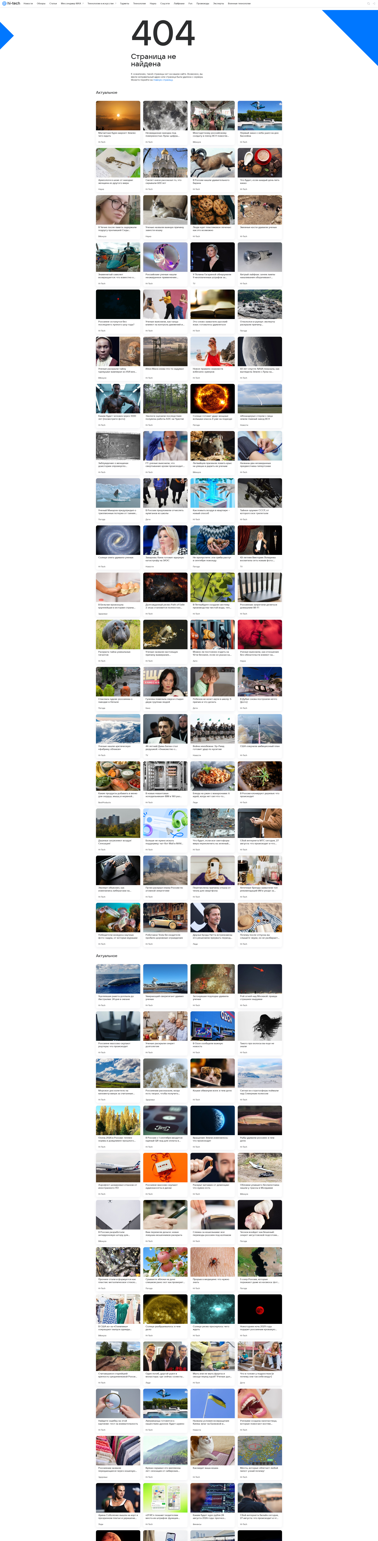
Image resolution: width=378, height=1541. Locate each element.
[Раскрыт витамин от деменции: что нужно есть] (212, 1458)
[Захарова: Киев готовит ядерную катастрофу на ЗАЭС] (165, 547)
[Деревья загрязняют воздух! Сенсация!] (118, 830)
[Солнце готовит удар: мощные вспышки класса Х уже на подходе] (212, 406)
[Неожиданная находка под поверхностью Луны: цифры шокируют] (165, 123)
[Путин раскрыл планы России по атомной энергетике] (165, 878)
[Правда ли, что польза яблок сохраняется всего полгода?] (260, 1066)
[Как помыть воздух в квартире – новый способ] (212, 500)
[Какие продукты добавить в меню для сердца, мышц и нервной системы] (118, 783)
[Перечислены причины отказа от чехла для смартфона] (212, 878)
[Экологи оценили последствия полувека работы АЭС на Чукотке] (165, 406)
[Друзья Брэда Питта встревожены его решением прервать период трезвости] (212, 925)
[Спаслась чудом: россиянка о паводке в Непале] (118, 689)
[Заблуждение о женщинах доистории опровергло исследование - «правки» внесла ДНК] (118, 453)
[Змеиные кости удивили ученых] (260, 217)
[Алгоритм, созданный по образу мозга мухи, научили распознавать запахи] (260, 972)
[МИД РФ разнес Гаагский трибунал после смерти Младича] (165, 1161)
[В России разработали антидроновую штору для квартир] (118, 1505)
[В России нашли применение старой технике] (118, 1161)
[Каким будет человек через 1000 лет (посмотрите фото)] (118, 406)
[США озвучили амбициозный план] (260, 736)
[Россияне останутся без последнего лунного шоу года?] (118, 312)
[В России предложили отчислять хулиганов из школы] (165, 500)
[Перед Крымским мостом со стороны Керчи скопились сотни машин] (212, 1114)
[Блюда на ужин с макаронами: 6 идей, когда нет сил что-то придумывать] (212, 783)
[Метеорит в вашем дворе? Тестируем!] (118, 972)
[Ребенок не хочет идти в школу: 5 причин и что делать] (212, 689)
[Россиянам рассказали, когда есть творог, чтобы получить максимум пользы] (165, 1364)
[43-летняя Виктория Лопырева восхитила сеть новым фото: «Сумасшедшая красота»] (260, 547)
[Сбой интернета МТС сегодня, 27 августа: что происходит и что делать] (260, 830)
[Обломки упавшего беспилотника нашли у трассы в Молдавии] (260, 1458)
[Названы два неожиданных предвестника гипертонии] (260, 453)
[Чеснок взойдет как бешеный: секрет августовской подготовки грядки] (260, 1505)
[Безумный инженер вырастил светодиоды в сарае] (260, 1208)
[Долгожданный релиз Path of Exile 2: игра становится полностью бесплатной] (165, 595)
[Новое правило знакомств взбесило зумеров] (212, 359)
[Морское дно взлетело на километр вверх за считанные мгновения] (118, 1364)
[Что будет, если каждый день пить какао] (260, 170)
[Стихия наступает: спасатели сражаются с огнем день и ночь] (118, 1114)
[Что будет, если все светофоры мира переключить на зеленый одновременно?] (212, 830)
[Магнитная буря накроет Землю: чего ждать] (118, 123)
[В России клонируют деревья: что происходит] (260, 783)
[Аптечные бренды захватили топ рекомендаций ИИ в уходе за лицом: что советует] (260, 878)
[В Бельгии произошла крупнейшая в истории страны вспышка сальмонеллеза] (118, 595)
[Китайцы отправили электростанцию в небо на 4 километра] (165, 1114)
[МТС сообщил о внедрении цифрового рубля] (260, 1019)
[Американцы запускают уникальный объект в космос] (260, 1114)
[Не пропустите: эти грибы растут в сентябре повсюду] (212, 547)
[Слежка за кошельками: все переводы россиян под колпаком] (212, 1505)
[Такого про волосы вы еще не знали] (260, 1316)
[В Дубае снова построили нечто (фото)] (260, 689)
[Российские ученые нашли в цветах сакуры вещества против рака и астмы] (165, 972)
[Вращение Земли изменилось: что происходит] (212, 1411)
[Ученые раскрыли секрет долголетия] (165, 1316)
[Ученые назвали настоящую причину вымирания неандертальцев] (165, 642)
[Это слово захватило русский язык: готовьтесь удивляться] (212, 312)
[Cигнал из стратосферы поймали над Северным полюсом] (260, 1364)
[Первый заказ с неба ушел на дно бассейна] (260, 123)
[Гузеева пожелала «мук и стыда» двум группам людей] (165, 689)
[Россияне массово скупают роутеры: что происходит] (118, 1316)
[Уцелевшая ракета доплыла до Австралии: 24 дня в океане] (118, 1269)
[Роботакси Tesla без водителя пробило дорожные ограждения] (165, 925)
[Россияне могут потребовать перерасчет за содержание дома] (212, 1066)
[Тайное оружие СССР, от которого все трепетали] (260, 500)
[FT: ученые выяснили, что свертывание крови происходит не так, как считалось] (165, 453)
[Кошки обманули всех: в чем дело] (212, 1364)
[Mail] (4, 3)
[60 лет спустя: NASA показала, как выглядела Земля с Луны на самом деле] (260, 359)
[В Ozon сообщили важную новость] (212, 1316)
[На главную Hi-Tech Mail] (13, 3)
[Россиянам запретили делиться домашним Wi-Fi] (260, 595)
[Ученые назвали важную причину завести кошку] (165, 217)
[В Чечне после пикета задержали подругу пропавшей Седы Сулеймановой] (118, 217)
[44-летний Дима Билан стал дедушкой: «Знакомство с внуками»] (165, 736)
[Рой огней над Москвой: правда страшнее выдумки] (260, 1269)
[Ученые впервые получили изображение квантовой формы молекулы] (118, 1208)
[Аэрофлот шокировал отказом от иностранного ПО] (118, 1458)
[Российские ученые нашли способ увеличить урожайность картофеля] (118, 1019)
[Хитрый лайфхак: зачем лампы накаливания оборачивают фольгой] (260, 264)
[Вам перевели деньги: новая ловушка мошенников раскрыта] (165, 1505)
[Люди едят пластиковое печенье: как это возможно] (212, 217)
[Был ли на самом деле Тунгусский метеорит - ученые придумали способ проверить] (212, 972)
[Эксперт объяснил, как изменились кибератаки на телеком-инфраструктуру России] (118, 878)
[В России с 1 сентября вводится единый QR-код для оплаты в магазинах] (165, 1411)
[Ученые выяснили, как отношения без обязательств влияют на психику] (260, 642)
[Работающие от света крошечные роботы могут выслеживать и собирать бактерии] (212, 1019)
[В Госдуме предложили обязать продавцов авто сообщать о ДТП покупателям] (165, 1019)
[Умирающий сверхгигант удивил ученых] (165, 1269)
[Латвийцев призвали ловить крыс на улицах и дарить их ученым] (212, 453)
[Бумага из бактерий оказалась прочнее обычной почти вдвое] (118, 1066)
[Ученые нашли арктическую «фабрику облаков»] (118, 736)
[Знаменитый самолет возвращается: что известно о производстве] (118, 264)
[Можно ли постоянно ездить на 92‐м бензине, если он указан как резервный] (212, 642)
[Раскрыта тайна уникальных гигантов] (118, 642)
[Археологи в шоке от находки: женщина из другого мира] (118, 170)
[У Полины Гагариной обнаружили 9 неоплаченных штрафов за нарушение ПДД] (212, 264)
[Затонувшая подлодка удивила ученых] (212, 1269)
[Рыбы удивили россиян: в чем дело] (260, 1411)
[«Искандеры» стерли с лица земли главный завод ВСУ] (260, 406)
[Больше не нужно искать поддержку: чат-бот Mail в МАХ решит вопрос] (165, 830)
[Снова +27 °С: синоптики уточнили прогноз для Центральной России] (212, 1208)
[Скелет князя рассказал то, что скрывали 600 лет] (165, 170)
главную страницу (163, 79)
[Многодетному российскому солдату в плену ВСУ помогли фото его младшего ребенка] (212, 123)
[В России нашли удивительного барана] (212, 170)
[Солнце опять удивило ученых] (118, 547)
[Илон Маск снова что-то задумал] (165, 359)
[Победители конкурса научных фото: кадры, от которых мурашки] (118, 925)
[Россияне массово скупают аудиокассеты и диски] (165, 1458)
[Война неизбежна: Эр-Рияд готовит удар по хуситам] (212, 736)
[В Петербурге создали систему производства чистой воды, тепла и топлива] (212, 595)
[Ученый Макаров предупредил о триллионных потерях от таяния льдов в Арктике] (118, 500)
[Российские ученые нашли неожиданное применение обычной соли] (165, 264)
